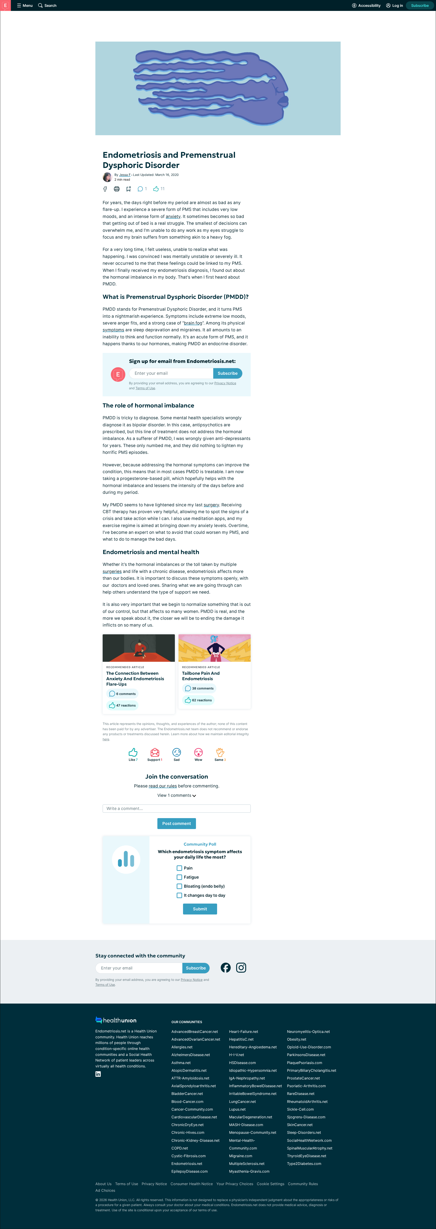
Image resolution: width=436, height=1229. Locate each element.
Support (154, 755)
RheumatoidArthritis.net (307, 1101)
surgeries (112, 571)
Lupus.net (237, 1109)
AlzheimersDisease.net (190, 1054)
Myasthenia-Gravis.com (249, 1171)
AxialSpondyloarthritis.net (193, 1086)
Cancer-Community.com (192, 1109)
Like (131, 755)
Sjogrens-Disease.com (306, 1117)
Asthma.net (181, 1062)
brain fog (193, 323)
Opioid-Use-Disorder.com (309, 1047)
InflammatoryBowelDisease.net (255, 1086)
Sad (174, 755)
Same (218, 755)
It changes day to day (204, 895)
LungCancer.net (242, 1101)
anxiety (173, 216)
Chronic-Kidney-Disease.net (195, 1140)
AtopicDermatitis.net (189, 1070)
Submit (200, 909)
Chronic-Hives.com (187, 1132)
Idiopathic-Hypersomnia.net (253, 1070)
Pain (188, 868)
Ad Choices (105, 1190)
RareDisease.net (301, 1093)
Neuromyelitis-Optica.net (308, 1031)
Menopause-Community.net (252, 1132)
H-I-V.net (236, 1054)
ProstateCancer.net (303, 1078)
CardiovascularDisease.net (194, 1117)
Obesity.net (296, 1039)
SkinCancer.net (300, 1124)
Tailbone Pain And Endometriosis (201, 675)
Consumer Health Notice (192, 1184)
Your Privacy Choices (234, 1184)
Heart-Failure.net (243, 1031)
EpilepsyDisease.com (189, 1171)
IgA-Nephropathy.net (247, 1078)
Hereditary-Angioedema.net (253, 1047)
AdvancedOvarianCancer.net (195, 1039)
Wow (195, 755)
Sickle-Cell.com (300, 1109)
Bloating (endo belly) (204, 886)
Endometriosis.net (186, 1163)
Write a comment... (125, 808)
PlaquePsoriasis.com (304, 1062)
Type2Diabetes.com (304, 1163)
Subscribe (420, 5)
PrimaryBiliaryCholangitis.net (311, 1070)
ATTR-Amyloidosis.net (190, 1078)
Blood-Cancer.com (187, 1101)
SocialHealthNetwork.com (309, 1140)
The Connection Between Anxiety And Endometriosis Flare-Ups (135, 678)
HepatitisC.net (241, 1039)
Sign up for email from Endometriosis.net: (182, 361)
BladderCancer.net (187, 1093)
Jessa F (125, 175)
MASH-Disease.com (246, 1124)
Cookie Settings (270, 1184)
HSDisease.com (242, 1062)
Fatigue (191, 877)
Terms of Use (145, 388)
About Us (103, 1184)
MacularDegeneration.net (250, 1117)
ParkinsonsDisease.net (306, 1054)
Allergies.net (182, 1047)
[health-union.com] (115, 1021)
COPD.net (179, 1148)
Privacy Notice (225, 383)
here (106, 739)
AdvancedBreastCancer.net (194, 1031)
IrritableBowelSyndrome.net (253, 1093)
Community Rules (303, 1184)
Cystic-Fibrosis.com (188, 1156)
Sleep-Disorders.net (304, 1132)
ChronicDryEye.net (187, 1124)
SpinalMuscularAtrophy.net (309, 1148)
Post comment (176, 823)
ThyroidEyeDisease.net (306, 1156)
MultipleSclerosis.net (247, 1163)
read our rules (163, 786)
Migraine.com (240, 1156)
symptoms (113, 329)
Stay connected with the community (140, 956)
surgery (211, 504)
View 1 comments (174, 795)
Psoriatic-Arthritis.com (306, 1086)
